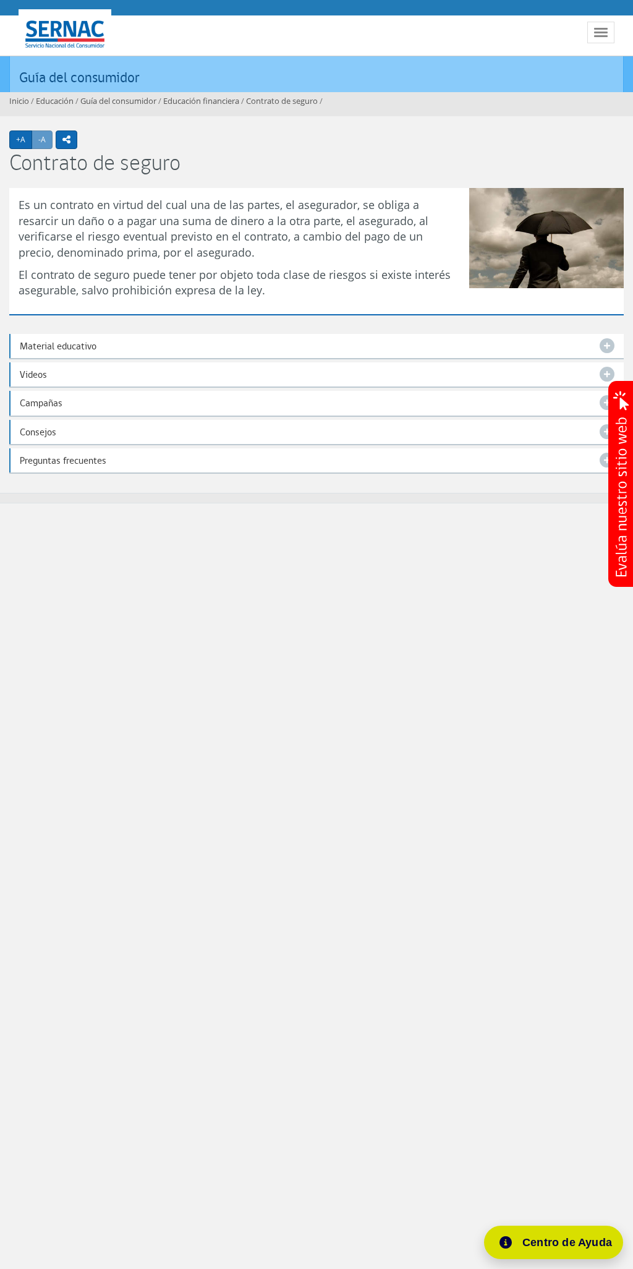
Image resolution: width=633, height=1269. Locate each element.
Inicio (19, 100)
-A (45, 139)
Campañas (41, 403)
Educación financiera (201, 100)
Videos (33, 374)
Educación (55, 100)
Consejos (38, 432)
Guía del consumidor (79, 77)
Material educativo (58, 346)
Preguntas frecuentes (63, 460)
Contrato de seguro (282, 100)
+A (24, 139)
